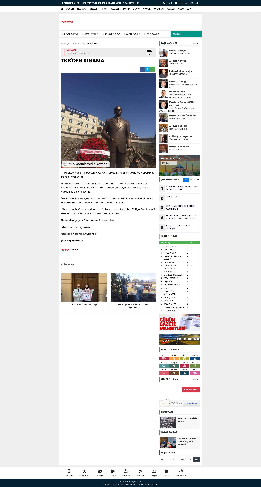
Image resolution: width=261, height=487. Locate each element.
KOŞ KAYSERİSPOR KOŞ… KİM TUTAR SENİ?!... (184, 85)
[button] (189, 9)
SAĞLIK (147, 8)
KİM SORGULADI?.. (176, 149)
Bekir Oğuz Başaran (180, 136)
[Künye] (191, 3)
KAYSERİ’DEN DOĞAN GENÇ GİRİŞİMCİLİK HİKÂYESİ (186, 441)
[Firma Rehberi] (176, 3)
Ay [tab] (198, 179)
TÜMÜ (195, 43)
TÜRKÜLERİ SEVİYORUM (178, 139)
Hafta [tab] (192, 179)
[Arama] (164, 3)
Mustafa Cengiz (178, 81)
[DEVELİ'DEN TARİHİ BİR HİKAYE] (168, 422)
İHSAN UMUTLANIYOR (178, 129)
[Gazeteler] (186, 3)
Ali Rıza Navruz (177, 60)
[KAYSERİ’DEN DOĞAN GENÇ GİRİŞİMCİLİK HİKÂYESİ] (168, 442)
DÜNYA (136, 8)
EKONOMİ (82, 8)
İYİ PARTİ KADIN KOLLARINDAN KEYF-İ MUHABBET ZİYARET (180, 188)
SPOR (104, 8)
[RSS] (197, 3)
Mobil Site (69, 475)
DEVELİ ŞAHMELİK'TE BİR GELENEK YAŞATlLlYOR (178, 208)
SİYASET (94, 8)
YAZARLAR (159, 8)
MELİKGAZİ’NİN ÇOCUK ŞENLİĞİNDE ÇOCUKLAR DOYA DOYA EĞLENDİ (178, 217)
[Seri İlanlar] (181, 3)
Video (113, 475)
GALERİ (171, 8)
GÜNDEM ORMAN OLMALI (179, 53)
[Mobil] (159, 3)
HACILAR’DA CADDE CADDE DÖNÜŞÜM (176, 227)
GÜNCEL (70, 8)
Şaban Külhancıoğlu (181, 71)
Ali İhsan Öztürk (178, 126)
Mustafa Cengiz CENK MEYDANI (181, 103)
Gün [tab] (186, 179)
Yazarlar (126, 475)
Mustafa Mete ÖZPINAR (182, 115)
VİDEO (181, 8)
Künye (166, 475)
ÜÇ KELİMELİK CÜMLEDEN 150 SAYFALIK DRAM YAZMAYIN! (180, 96)
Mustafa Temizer (179, 146)
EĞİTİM (126, 8)
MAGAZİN (115, 8)
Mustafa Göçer (178, 50)
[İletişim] (170, 3)
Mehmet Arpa (177, 91)
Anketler (140, 475)
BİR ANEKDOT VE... (176, 63)
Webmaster (181, 475)
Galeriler (100, 475)
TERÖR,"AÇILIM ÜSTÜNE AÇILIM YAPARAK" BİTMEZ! (176, 109)
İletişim (154, 475)
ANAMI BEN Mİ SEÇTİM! (178, 74)
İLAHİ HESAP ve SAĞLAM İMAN (181, 118)
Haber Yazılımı (151, 484)
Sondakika (84, 475)
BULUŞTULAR (169, 198)
